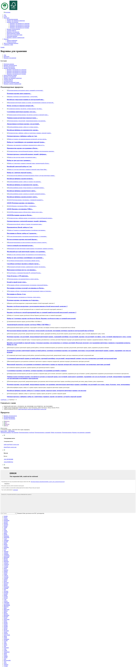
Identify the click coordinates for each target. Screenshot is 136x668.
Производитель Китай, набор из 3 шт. (20, 227)
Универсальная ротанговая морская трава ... (22, 118)
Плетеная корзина (67, 432)
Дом (5, 15)
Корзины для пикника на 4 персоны (19, 26)
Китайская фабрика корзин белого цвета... (21, 191)
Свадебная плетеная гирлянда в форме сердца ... (23, 264)
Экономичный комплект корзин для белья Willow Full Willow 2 (28, 324)
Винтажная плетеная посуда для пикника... (22, 270)
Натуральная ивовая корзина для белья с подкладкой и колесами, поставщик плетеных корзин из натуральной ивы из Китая (50, 330)
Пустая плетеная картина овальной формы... (22, 239)
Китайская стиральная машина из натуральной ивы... (25, 99)
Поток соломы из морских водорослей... (20, 105)
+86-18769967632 (8, 462)
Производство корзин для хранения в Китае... (22, 148)
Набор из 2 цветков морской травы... (19, 172)
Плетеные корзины (12, 36)
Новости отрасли (11, 41)
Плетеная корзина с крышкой (42, 432)
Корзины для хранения (13, 32)
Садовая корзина (8, 81)
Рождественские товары (13, 33)
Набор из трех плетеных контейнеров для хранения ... (25, 257)
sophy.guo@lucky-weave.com (25, 409)
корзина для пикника (12, 22)
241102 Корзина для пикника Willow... (20, 209)
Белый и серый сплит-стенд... (17, 282)
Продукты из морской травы (14, 34)
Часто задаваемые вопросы (11, 43)
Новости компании (12, 40)
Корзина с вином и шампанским (15, 37)
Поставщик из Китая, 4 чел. (16, 294)
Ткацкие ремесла (11, 30)
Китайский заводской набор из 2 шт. (19, 166)
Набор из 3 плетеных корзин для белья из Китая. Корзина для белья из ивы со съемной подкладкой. (41, 318)
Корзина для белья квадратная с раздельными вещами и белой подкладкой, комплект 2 (37, 306)
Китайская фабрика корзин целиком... (20, 178)
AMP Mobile (11, 431)
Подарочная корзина (12, 19)
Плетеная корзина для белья (26, 432)
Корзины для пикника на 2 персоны (19, 23)
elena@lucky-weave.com (40, 409)
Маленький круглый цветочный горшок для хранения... (26, 251)
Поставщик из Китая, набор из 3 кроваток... (22, 233)
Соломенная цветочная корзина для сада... (21, 112)
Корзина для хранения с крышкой (81, 432)
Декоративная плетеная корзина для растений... (23, 124)
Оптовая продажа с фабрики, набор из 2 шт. (22, 136)
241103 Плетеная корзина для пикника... (21, 203)
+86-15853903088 (8, 459)
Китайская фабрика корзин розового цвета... (22, 197)
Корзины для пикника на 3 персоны (19, 25)
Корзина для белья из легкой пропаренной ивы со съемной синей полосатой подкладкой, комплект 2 (41, 312)
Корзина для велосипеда (13, 29)
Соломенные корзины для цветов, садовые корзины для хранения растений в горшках (37, 370)
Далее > (5, 399)
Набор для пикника (56, 432)
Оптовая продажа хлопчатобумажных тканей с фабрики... (27, 154)
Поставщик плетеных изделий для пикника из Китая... (26, 288)
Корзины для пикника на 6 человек (19, 27)
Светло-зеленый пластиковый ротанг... (20, 245)
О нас (5, 16)
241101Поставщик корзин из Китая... (19, 215)
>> (8, 399)
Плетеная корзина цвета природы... (19, 93)
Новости (6, 39)
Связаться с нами (8, 44)
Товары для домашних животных (16, 20)
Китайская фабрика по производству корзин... (23, 130)
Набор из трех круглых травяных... (19, 160)
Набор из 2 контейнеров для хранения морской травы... (26, 142)
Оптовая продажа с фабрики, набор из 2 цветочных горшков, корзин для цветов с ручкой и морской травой (44, 396)
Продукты (6, 17)
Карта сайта (4, 431)
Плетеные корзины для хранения (9, 432)
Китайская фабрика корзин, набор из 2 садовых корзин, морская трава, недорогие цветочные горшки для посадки (46, 390)
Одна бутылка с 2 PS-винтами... (18, 276)
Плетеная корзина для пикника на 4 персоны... (23, 300)
